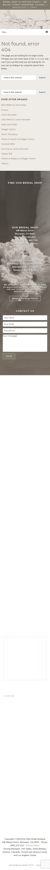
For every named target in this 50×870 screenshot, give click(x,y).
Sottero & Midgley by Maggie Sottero (18, 158)
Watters (5, 163)
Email (33, 7)
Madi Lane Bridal (9, 124)
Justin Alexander (9, 115)
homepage (40, 59)
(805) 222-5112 (29, 237)
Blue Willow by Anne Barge (13, 105)
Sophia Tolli (6, 154)
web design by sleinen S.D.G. (21, 865)
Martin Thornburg (9, 134)
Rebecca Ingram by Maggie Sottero (17, 139)
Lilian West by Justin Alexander (16, 119)
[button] (9, 356)
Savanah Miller (8, 144)
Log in (38, 865)
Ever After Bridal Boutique (25, 21)
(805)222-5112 (19, 7)
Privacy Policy (33, 845)
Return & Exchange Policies (25, 298)
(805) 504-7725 (30, 240)
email (21, 289)
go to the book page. (29, 287)
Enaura (4, 110)
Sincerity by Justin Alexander (15, 149)
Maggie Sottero (8, 129)
